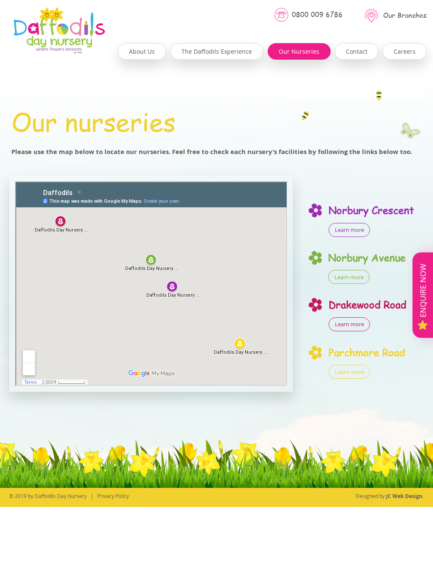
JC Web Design (404, 496)
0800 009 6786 (317, 14)
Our (389, 15)
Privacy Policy (113, 496)
